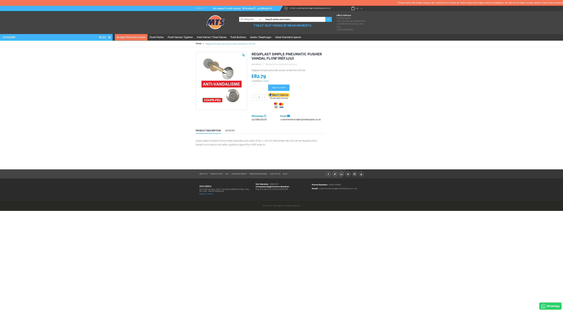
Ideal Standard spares (288, 37)
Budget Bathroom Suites (131, 37)
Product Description (208, 130)
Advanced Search (239, 174)
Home (199, 43)
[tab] (210, 131)
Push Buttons (238, 37)
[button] (243, 54)
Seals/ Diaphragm (260, 37)
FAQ (227, 174)
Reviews (230, 130)
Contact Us (275, 174)
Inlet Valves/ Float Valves (212, 37)
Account (200, 8)
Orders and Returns (258, 174)
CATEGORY (9, 37)
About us (203, 174)
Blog (102, 37)
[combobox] (297, 19)
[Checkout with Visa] (279, 105)
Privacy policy (216, 174)
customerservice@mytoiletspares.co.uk (300, 119)
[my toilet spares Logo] (215, 21)
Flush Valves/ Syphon (180, 37)
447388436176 (264, 8)
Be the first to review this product (281, 64)
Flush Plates (157, 37)
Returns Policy (206, 193)
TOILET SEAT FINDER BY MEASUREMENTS (282, 25)
